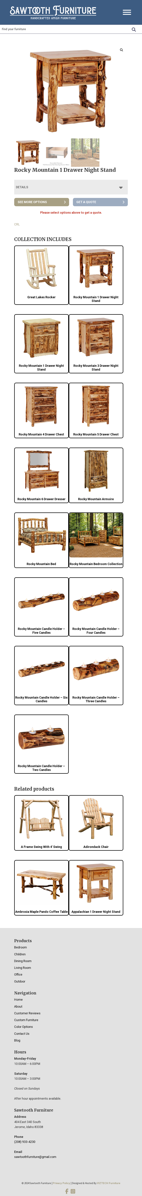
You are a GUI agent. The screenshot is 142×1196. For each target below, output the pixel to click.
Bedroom (20, 947)
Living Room (22, 968)
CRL (17, 224)
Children (20, 954)
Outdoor (19, 981)
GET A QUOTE (86, 202)
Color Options (23, 1027)
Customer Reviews (27, 1013)
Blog (17, 1040)
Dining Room (23, 961)
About (18, 1006)
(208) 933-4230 (24, 1142)
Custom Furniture (26, 1020)
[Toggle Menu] (127, 12)
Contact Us (21, 1033)
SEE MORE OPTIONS (32, 202)
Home (18, 999)
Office (18, 974)
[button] (121, 50)
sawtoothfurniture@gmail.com (35, 1157)
